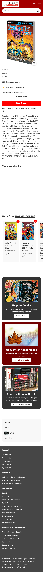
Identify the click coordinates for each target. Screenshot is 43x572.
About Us (5, 496)
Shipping (5, 92)
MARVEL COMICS (25, 216)
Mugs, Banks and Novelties (12, 509)
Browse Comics (21, 316)
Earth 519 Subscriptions (11, 500)
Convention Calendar (21, 360)
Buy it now (21, 103)
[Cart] (34, 4)
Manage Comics (28, 561)
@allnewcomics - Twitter (11, 480)
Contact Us (6, 542)
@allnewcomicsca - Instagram (13, 477)
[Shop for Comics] (21, 291)
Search (4, 493)
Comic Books (7, 503)
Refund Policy (7, 464)
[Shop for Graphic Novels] (21, 379)
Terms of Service (8, 458)
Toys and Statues (8, 513)
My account (6, 468)
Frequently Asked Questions (13, 532)
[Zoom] (34, 63)
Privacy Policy (7, 455)
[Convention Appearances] (21, 335)
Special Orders (7, 545)
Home (4, 69)
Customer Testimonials (10, 538)
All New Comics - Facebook (12, 484)
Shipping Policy (8, 461)
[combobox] (21, 10)
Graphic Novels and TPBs (11, 506)
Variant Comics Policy (10, 548)
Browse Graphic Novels (21, 404)
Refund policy (7, 519)
